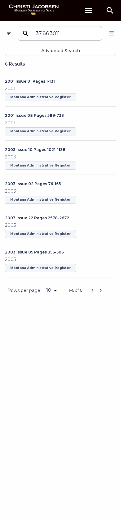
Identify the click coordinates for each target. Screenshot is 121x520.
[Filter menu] (9, 33)
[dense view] (111, 33)
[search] (110, 10)
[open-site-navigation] (88, 10)
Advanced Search (60, 50)
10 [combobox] (48, 290)
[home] (34, 10)
